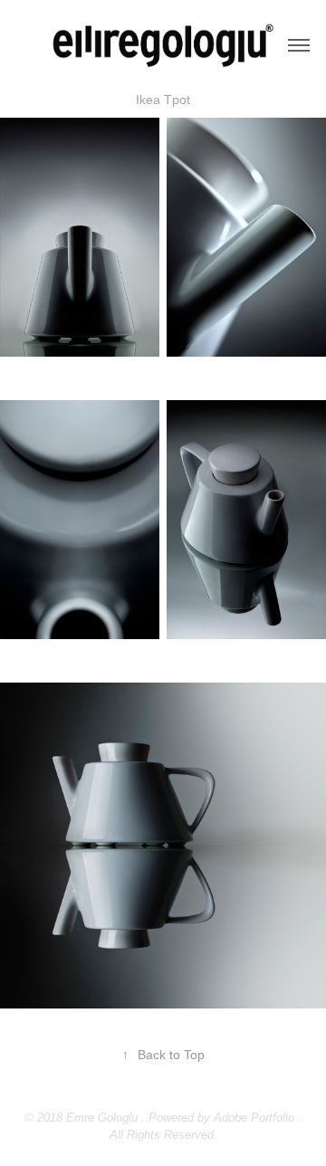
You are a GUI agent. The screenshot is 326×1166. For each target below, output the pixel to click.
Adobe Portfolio (254, 1117)
